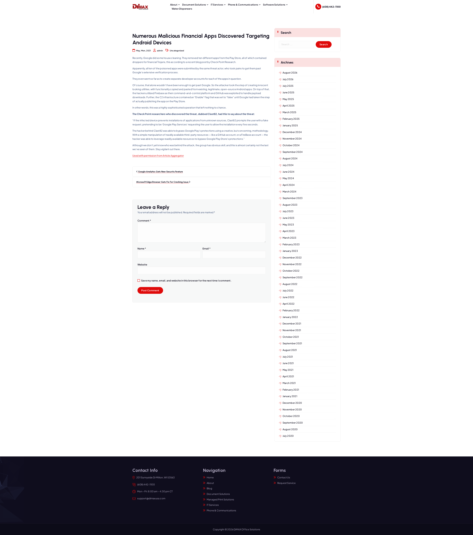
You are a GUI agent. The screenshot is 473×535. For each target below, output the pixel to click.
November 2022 (292, 264)
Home (210, 477)
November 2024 (292, 138)
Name (141, 248)
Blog (209, 488)
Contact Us (283, 477)
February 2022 (291, 310)
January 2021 (290, 396)
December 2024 (292, 132)
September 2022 (293, 277)
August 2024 (290, 158)
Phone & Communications (243, 4)
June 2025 (288, 92)
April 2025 (289, 105)
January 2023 (290, 250)
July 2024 (288, 165)
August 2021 (290, 349)
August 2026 (290, 72)
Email (207, 248)
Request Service (286, 482)
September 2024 (293, 151)
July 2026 (288, 79)
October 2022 (291, 270)
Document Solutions (194, 4)
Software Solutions (274, 4)
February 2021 (291, 389)
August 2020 (290, 429)
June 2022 (288, 297)
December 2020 (292, 402)
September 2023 (293, 198)
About (173, 4)
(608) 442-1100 (331, 6)
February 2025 (291, 118)
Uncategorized (177, 50)
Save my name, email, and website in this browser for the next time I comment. (186, 280)
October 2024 (291, 145)
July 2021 (288, 356)
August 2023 (290, 204)
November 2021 (292, 330)
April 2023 (289, 231)
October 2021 (291, 336)
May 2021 (288, 369)
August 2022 (290, 283)
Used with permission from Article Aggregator (158, 155)
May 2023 (288, 224)
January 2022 (290, 316)
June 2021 (288, 363)
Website (142, 264)
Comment (144, 220)
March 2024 (289, 191)
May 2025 (288, 99)
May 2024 (288, 178)
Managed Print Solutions (220, 499)
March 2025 (289, 112)
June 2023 (288, 217)
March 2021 (289, 382)
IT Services (217, 4)
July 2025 (288, 85)
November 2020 (292, 409)
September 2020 (293, 422)
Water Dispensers (182, 8)
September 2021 (292, 343)
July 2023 (288, 211)
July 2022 (288, 290)
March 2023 (289, 237)
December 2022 (292, 257)
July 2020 (288, 435)
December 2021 (292, 323)
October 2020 (291, 415)
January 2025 (290, 125)
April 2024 (289, 184)
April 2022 (289, 303)
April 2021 (288, 376)
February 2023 (291, 244)
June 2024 (288, 171)
